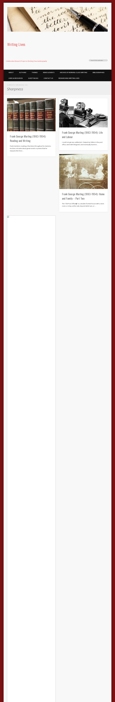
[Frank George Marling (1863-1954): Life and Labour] (83, 112)
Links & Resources (16, 78)
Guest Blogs (33, 78)
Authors (22, 72)
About (11, 72)
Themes (35, 72)
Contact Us (48, 78)
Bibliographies (98, 72)
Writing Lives (16, 44)
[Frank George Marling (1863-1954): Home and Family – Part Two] (83, 171)
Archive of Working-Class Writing (73, 72)
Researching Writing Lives (69, 78)
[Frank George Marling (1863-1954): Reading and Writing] (31, 114)
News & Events (48, 72)
